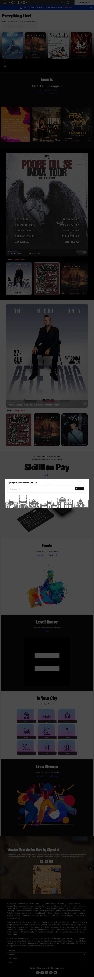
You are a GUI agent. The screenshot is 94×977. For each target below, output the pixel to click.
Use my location (79, 489)
